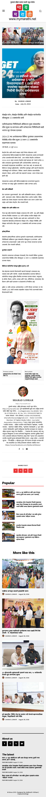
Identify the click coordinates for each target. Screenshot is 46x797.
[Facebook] (19, 448)
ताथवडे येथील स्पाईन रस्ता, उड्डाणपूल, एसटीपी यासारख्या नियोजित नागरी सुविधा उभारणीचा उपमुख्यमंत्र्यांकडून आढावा (33, 376)
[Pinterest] (25, 471)
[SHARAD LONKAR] (23, 391)
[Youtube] (27, 448)
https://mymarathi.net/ (23, 403)
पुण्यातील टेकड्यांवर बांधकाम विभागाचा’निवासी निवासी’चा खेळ (28, 526)
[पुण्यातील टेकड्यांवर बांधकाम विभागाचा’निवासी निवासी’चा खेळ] (8, 526)
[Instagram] (10, 743)
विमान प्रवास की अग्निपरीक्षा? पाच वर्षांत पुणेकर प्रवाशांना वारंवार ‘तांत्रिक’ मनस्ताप (28, 515)
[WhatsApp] (30, 471)
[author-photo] (3, 594)
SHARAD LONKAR (24, 101)
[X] (23, 448)
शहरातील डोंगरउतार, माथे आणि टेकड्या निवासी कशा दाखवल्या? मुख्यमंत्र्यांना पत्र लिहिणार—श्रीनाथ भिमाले (28, 537)
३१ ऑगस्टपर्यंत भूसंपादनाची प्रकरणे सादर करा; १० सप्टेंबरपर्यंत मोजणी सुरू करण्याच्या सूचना (22, 674)
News (31, 72)
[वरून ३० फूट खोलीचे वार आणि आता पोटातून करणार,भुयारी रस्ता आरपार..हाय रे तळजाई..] (8, 493)
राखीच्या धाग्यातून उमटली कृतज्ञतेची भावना (17, 43)
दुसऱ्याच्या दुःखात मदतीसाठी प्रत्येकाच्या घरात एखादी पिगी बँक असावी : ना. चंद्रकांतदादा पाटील (21, 632)
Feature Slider (19, 72)
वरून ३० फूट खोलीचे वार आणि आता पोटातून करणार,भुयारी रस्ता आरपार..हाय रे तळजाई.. (28, 493)
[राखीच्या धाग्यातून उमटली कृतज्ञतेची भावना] (23, 36)
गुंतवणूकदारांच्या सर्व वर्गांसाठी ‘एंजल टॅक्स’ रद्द (12, 374)
